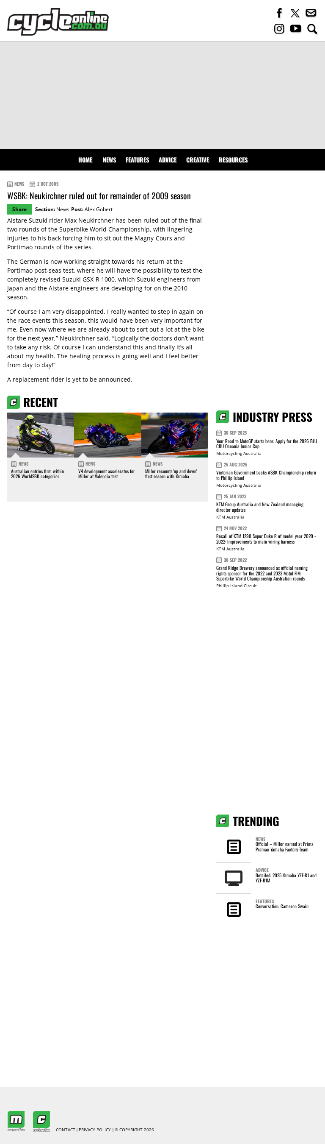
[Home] (58, 22)
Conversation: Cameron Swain (282, 906)
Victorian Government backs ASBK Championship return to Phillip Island (266, 475)
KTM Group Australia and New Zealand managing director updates (259, 507)
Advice (167, 159)
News (109, 159)
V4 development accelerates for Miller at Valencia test (106, 474)
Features (137, 159)
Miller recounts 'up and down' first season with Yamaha (171, 474)
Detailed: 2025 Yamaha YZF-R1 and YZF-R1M (286, 878)
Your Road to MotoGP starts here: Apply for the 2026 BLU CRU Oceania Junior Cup (266, 444)
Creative (197, 159)
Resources (233, 159)
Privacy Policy (95, 1130)
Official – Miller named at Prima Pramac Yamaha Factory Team (285, 846)
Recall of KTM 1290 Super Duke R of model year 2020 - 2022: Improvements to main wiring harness (266, 539)
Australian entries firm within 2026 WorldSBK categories (37, 474)
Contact (65, 1130)
